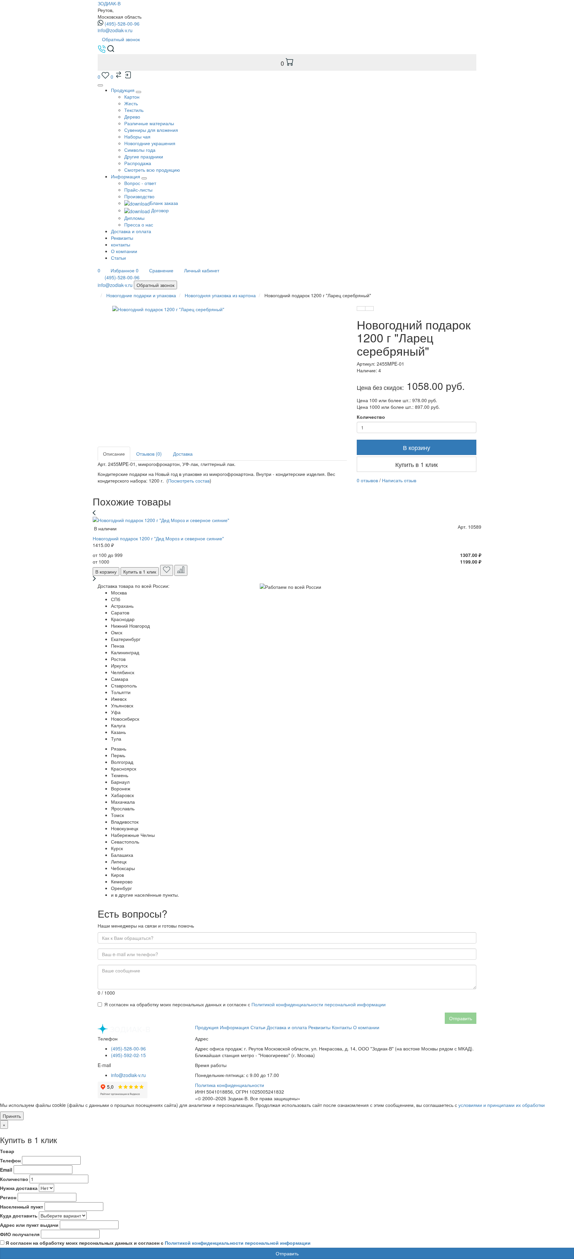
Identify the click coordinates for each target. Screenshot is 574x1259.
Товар (7, 1151)
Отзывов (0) (149, 453)
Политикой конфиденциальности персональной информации (318, 1004)
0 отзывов (367, 480)
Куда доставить (19, 1215)
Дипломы (134, 218)
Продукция (123, 90)
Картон (132, 96)
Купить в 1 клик (416, 464)
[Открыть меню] (100, 85)
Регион (8, 1197)
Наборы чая (137, 136)
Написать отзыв (399, 480)
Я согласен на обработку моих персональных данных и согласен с (245, 1004)
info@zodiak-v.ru (115, 30)
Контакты (342, 1027)
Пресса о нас (138, 224)
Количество (371, 416)
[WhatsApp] (101, 277)
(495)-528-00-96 (122, 23)
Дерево (132, 116)
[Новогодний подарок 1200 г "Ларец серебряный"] (235, 364)
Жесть (131, 103)
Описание (114, 453)
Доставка (183, 453)
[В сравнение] (369, 308)
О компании (124, 251)
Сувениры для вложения (151, 130)
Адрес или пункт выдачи (29, 1224)
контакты (120, 244)
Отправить (460, 1018)
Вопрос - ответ (140, 183)
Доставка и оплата (131, 231)
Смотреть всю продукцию (152, 169)
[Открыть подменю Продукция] (138, 92)
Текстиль (134, 110)
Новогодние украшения (149, 143)
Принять (12, 1116)
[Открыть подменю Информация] (144, 178)
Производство (139, 196)
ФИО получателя (20, 1234)
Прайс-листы (138, 189)
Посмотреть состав (189, 480)
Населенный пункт (21, 1206)
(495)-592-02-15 (128, 1055)
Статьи (118, 257)
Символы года (139, 149)
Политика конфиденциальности (229, 1085)
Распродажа (137, 163)
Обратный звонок (121, 39)
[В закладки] (361, 308)
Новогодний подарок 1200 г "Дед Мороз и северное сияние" (158, 538)
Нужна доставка (19, 1188)
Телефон (10, 1160)
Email (6, 1169)
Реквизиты (122, 237)
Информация (234, 1027)
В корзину (416, 447)
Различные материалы (149, 123)
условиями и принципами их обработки (501, 1105)
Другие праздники (143, 156)
